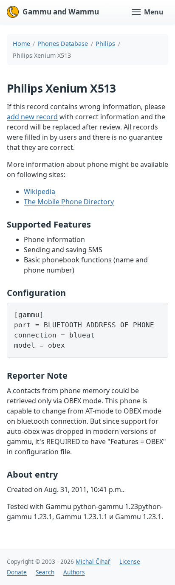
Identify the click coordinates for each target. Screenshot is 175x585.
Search (45, 572)
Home (21, 43)
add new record (32, 116)
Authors (74, 572)
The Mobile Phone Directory (69, 201)
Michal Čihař (93, 561)
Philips (105, 43)
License (129, 561)
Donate (17, 572)
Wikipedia (39, 191)
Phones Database (62, 43)
